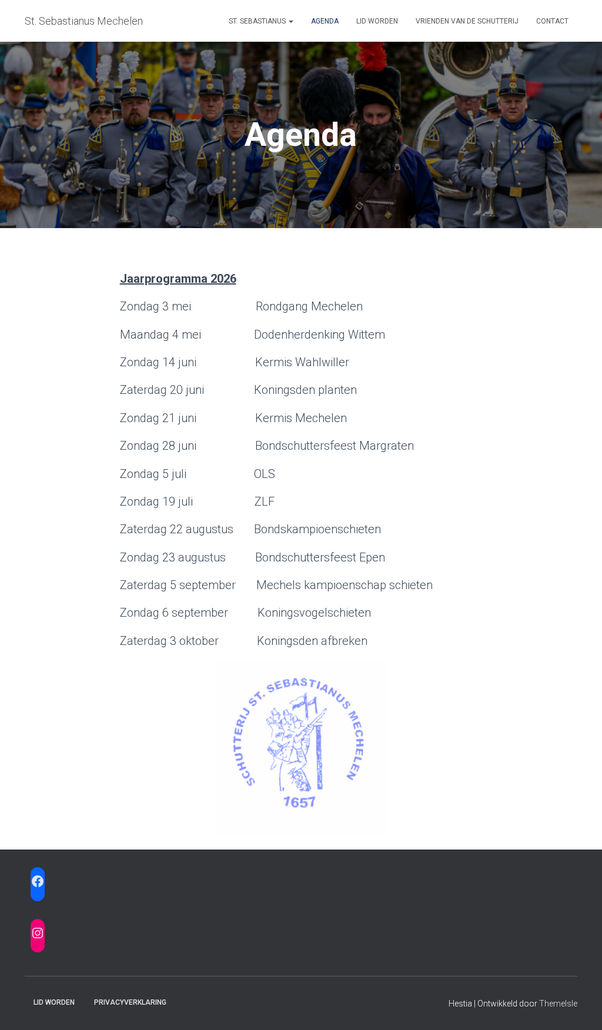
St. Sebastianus (258, 21)
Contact (552, 21)
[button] (290, 21)
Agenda (325, 21)
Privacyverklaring (130, 1002)
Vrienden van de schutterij (467, 21)
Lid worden (377, 21)
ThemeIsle (558, 1003)
